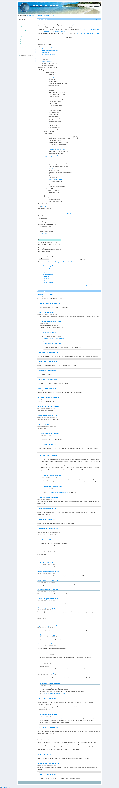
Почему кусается (24, 40)
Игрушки (22, 36)
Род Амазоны (46, 278)
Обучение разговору (25, 30)
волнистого (41, 617)
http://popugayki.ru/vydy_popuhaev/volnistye (53, 338)
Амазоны (51, 123)
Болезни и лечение (31, 15)
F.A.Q (52, 15)
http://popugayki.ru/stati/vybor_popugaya (58, 492)
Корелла (45, 272)
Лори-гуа (44, 58)
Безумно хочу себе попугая (46, 698)
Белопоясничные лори (47, 47)
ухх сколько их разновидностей (48, 571)
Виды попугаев (22, 15)
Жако (62, 718)
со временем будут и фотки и (49, 539)
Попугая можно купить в (48, 455)
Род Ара (45, 280)
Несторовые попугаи (48, 31)
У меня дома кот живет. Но (46, 653)
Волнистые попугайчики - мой (47, 415)
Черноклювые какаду (89, 33)
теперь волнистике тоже (50, 332)
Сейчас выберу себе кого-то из (47, 599)
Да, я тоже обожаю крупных (49, 635)
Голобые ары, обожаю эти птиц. (48, 406)
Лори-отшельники (47, 61)
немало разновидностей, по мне (48, 763)
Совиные (57, 31)
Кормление (23, 38)
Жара (21, 47)
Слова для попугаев (25, 44)
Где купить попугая (25, 45)
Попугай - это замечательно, (47, 388)
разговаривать (41, 27)
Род (69, 262)
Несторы (43, 206)
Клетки (22, 34)
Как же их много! (43, 424)
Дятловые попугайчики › (93, 285)
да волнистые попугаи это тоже (50, 321)
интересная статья (43, 550)
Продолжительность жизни (27, 24)
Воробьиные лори (46, 49)
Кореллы (44, 233)
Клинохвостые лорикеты (48, 54)
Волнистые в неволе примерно (50, 683)
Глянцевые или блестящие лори (50, 50)
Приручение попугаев (25, 28)
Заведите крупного (46, 662)
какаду (73, 24)
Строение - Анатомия (25, 32)
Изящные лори (46, 52)
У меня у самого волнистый (46, 444)
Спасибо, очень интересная (46, 508)
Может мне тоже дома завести (47, 589)
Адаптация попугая (25, 26)
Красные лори (45, 56)
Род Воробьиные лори (49, 282)
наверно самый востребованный (48, 397)
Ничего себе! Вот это (44, 754)
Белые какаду (79, 33)
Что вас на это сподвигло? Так (50, 303)
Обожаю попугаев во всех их (47, 738)
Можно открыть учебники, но (47, 580)
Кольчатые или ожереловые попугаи (58, 149)
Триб (72, 262)
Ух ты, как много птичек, (46, 562)
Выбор (22, 22)
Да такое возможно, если (48, 714)
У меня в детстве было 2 (45, 312)
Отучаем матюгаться (25, 42)
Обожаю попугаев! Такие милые (48, 644)
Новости (40, 15)
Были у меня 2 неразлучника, (47, 727)
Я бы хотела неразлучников (46, 370)
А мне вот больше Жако (48, 774)
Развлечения (46, 15)
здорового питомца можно (53, 486)
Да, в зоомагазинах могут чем (47, 497)
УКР (96, 19)
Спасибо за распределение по (47, 361)
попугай (44, 262)
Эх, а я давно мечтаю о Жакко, (47, 352)
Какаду (69, 213)
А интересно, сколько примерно (48, 673)
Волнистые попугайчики (55, 179)
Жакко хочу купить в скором (47, 379)
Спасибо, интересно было (46, 519)
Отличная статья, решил (45, 294)
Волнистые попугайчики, (52, 343)
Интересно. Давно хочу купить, (48, 608)
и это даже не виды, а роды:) (49, 433)
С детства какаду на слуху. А (47, 626)
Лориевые (62, 31)
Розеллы (51, 168)
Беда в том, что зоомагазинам (52, 476)
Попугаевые (51, 262)
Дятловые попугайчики (86, 29)
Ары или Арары (53, 78)
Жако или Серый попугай (51, 157)
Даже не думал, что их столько (47, 528)
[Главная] (24, 12)
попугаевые (67, 24)
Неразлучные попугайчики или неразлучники (60, 155)
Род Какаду (63, 262)
